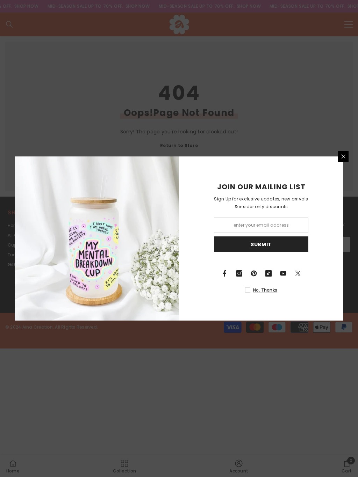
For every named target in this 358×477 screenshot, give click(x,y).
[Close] (343, 156)
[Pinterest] (253, 273)
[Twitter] (298, 273)
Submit (261, 244)
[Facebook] (224, 273)
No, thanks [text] (265, 290)
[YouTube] (283, 273)
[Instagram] (239, 273)
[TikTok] (268, 273)
